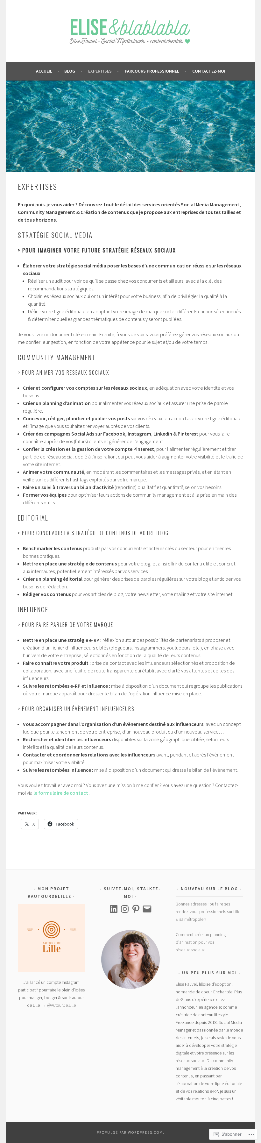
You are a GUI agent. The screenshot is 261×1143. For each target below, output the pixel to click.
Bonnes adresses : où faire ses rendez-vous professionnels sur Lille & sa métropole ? (208, 911)
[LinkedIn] (114, 909)
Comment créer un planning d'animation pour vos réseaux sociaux (201, 942)
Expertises (100, 71)
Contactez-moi (208, 71)
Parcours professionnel (152, 71)
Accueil (44, 71)
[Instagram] (125, 909)
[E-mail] (147, 909)
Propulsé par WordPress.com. (131, 1132)
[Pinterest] (136, 909)
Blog (69, 71)
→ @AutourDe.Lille (58, 1005)
